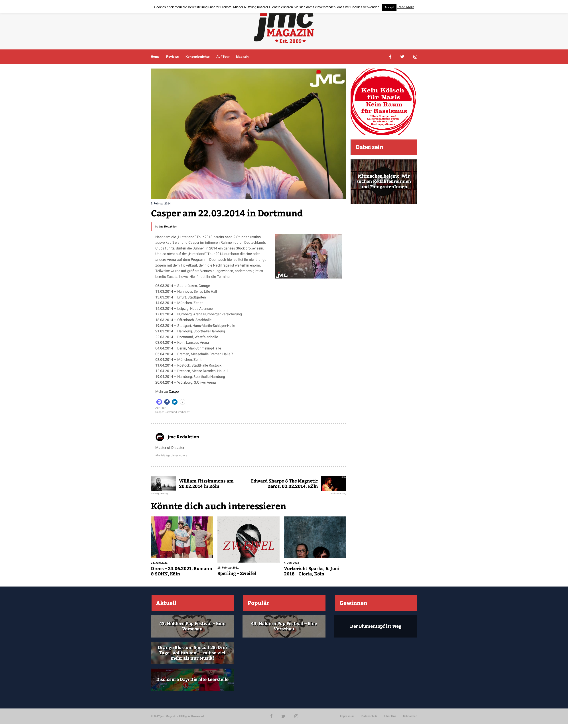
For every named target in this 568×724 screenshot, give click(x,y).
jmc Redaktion (168, 226)
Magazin (242, 56)
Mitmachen (410, 716)
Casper (174, 391)
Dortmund (171, 412)
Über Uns (390, 716)
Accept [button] (389, 7)
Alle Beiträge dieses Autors (171, 455)
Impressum (347, 716)
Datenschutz (369, 716)
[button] (159, 402)
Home (155, 56)
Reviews (172, 56)
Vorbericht (184, 412)
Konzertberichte (197, 56)
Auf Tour (222, 56)
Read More (405, 7)
